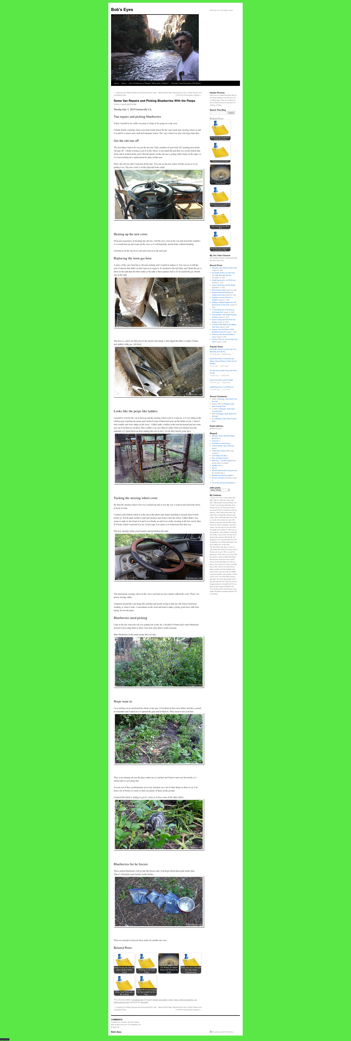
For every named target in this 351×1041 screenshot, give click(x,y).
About (123, 83)
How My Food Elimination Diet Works (186, 83)
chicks (170, 1000)
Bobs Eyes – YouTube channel (222, 460)
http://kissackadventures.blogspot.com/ (224, 470)
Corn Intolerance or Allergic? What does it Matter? (149, 83)
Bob (134, 104)
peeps (176, 1000)
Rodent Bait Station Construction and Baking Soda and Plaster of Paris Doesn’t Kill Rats (223, 361)
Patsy (214, 468)
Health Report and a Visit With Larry (224, 280)
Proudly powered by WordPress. (223, 1032)
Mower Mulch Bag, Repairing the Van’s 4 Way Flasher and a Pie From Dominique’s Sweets (180, 93)
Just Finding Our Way (219, 455)
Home (116, 83)
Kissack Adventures (218, 478)
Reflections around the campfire (222, 475)
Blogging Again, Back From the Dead (224, 268)
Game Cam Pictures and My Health (223, 285)
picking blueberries (186, 1000)
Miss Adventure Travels (220, 458)
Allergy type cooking (219, 450)
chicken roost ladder (159, 1000)
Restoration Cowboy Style (220, 443)
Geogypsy (215, 441)
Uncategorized (137, 1000)
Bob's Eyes (122, 9)
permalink (144, 1002)
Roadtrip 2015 (216, 465)
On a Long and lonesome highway (223, 483)
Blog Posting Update (219, 290)
